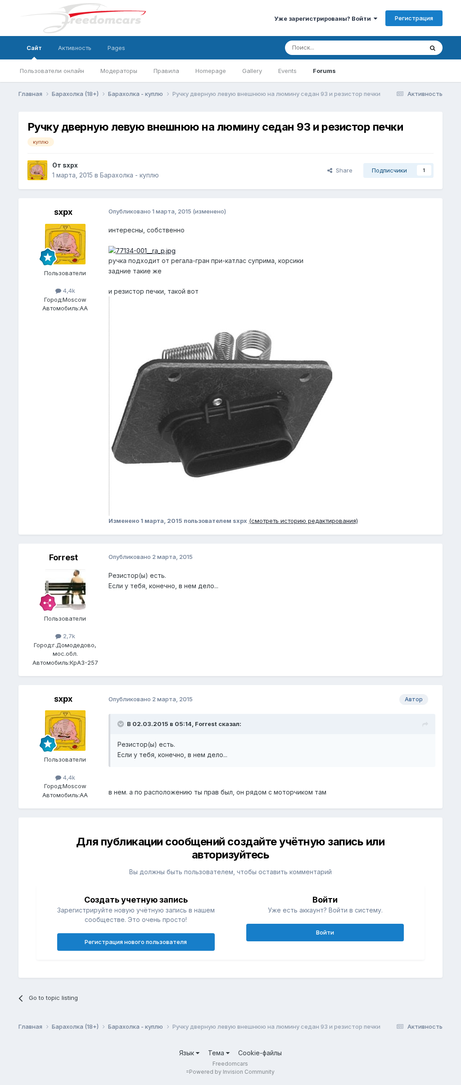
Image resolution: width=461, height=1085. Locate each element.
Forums (324, 70)
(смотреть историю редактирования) (303, 520)
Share (342, 170)
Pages (116, 47)
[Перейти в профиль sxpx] (37, 170)
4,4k (68, 290)
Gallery (252, 70)
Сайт (34, 47)
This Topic (396, 47)
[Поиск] (433, 48)
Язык (187, 1053)
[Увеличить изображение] (142, 250)
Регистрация (414, 18)
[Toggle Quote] (122, 723)
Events (287, 70)
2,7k (68, 636)
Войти (325, 932)
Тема (217, 1053)
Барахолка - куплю (129, 175)
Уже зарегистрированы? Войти (324, 18)
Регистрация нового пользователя (136, 941)
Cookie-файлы (260, 1053)
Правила (166, 70)
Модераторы (118, 70)
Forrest (63, 557)
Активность (74, 47)
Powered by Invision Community (232, 1071)
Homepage (210, 70)
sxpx (70, 165)
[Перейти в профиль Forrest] (65, 589)
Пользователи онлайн (52, 70)
